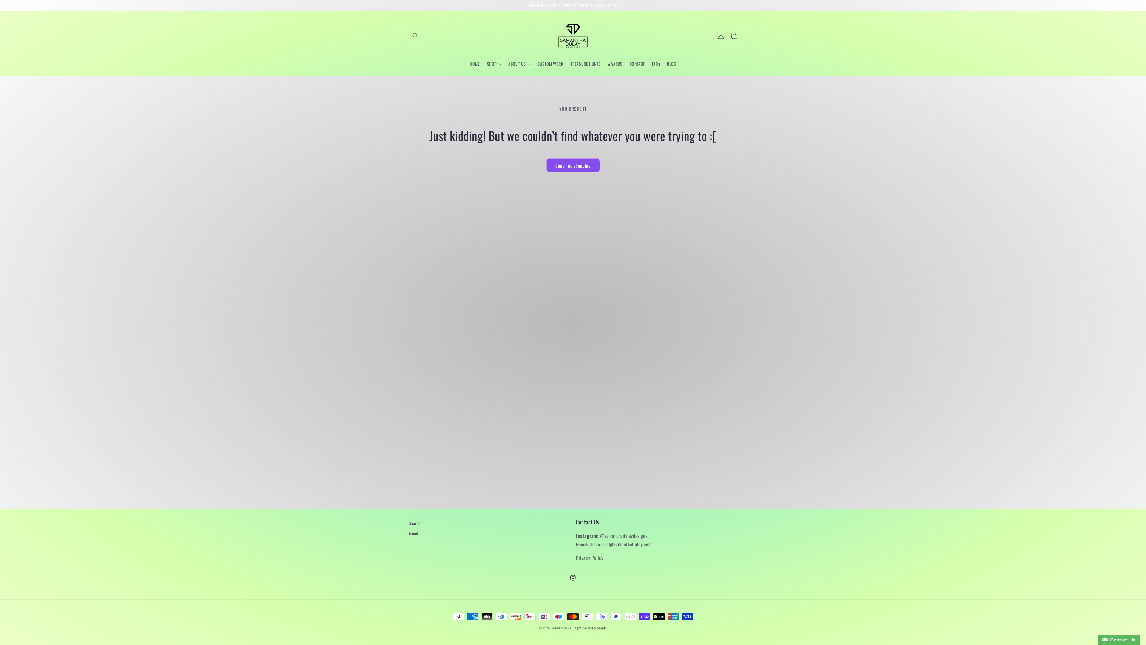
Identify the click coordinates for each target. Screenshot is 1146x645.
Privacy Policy (589, 557)
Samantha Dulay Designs (566, 628)
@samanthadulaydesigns (624, 535)
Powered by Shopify (595, 628)
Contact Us (1122, 639)
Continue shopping (573, 165)
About (413, 533)
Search (415, 523)
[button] (415, 35)
